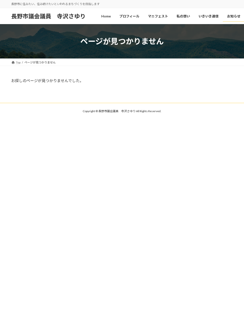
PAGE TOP (234, 311)
